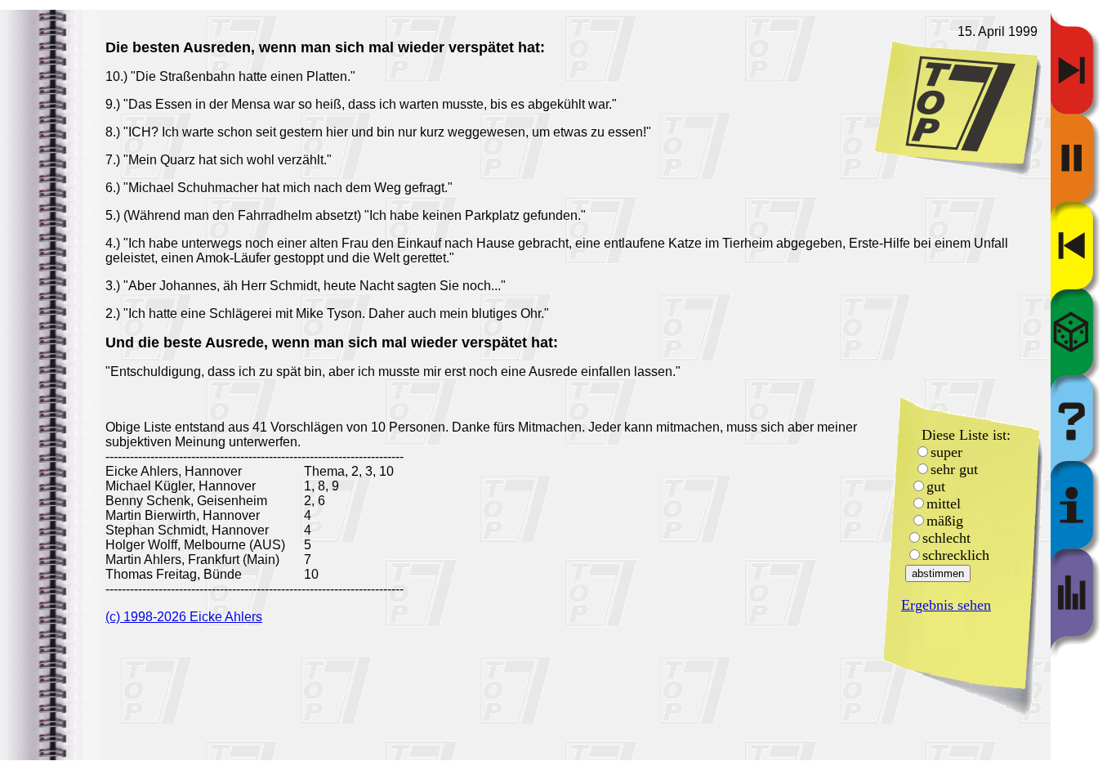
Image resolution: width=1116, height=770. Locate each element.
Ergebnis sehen (946, 605)
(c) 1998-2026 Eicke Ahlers (183, 617)
